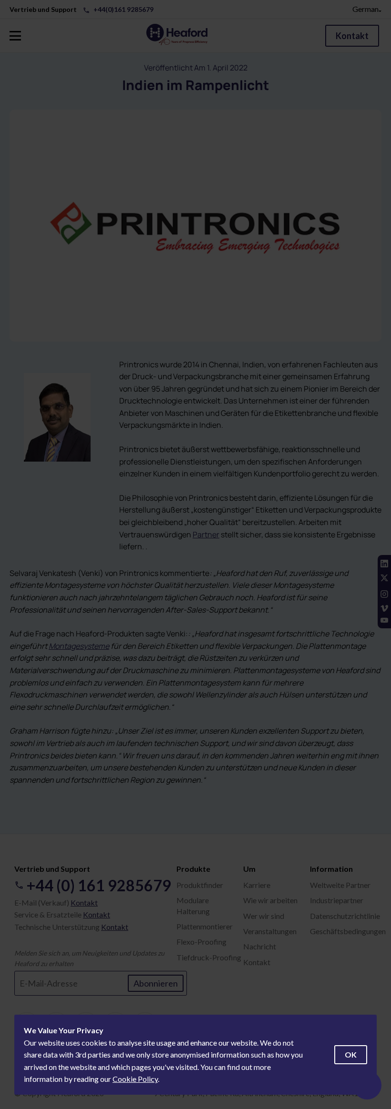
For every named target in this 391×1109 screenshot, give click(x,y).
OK (351, 1054)
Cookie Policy (135, 1078)
